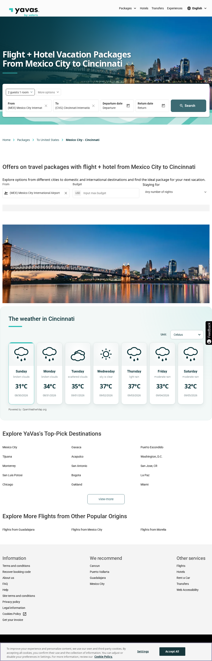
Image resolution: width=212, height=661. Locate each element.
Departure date (113, 103)
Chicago (7, 484)
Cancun (95, 565)
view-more (106, 499)
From (11, 103)
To (57, 103)
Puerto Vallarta (99, 571)
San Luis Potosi (12, 475)
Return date (145, 103)
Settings (143, 651)
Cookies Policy (14, 614)
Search (190, 106)
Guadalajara (98, 577)
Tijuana (7, 456)
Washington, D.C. (152, 456)
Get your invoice (12, 619)
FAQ (5, 583)
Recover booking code (16, 571)
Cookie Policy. (103, 657)
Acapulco (77, 456)
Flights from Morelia (153, 529)
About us (8, 577)
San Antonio (79, 466)
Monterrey (9, 466)
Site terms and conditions (18, 595)
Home (6, 140)
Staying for (151, 184)
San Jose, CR (149, 466)
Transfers (158, 8)
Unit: (164, 334)
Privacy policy (11, 601)
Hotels (144, 8)
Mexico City (9, 447)
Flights (181, 565)
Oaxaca (76, 447)
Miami (144, 484)
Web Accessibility (188, 589)
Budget (77, 184)
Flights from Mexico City (86, 529)
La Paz (145, 475)
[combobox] (36, 193)
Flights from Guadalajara (18, 529)
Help (5, 589)
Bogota (76, 475)
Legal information (13, 607)
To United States (48, 140)
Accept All (172, 651)
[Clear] (45, 106)
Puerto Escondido (152, 447)
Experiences (174, 8)
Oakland (76, 484)
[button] (114, 108)
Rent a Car (183, 577)
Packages (128, 8)
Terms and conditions (16, 565)
